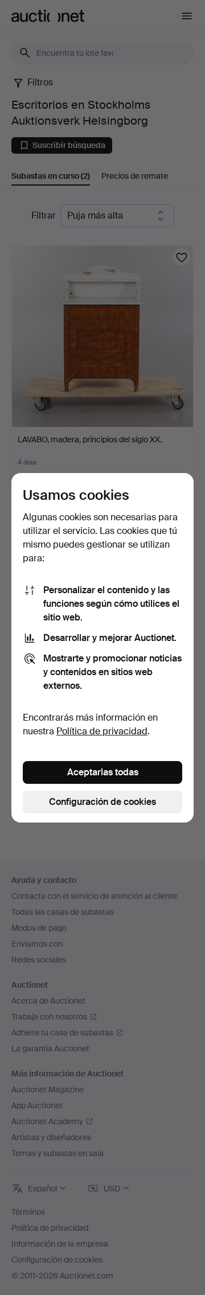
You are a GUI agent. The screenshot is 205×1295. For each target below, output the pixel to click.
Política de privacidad (101, 731)
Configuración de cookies (102, 802)
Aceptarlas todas (102, 772)
